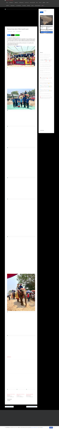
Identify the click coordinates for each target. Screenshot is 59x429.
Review (47, 2)
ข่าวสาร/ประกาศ (27, 2)
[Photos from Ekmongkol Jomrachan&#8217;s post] (30, 391)
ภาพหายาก (40, 2)
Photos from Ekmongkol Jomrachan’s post (29, 394)
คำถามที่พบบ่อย (24, 5)
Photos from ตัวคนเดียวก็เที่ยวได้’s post (45, 93)
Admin (14, 31)
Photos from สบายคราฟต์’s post (44, 57)
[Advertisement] (21, 367)
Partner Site (11, 2)
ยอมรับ (51, 427)
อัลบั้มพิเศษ (44, 2)
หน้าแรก (7, 2)
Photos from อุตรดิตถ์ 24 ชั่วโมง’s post (45, 62)
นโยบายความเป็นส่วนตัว (37, 5)
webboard (28, 5)
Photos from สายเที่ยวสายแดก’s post (45, 54)
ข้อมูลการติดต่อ (12, 5)
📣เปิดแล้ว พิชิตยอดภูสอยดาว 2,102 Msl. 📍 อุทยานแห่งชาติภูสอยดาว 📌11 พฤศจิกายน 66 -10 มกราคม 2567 (46, 78)
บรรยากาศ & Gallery (32, 2)
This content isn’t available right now (45, 64)
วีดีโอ (37, 2)
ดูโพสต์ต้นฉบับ (9, 356)
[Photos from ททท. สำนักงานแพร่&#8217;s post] (11, 391)
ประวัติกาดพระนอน (21, 2)
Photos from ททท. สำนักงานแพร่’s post (45, 74)
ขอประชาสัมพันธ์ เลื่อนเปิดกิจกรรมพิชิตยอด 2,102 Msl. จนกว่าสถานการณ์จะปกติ (45, 66)
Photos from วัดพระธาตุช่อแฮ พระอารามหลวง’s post (45, 70)
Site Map (32, 5)
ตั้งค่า (42, 427)
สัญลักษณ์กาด (16, 2)
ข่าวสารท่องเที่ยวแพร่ (18, 5)
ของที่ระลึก (7, 5)
